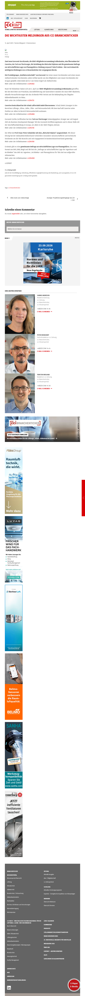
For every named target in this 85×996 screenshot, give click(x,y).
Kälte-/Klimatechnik (13, 933)
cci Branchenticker (14, 188)
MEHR (74, 31)
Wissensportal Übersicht (14, 878)
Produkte (47, 928)
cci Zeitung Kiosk (49, 882)
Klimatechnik (48, 30)
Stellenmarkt (10, 14)
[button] (40, 18)
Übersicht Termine (49, 905)
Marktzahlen (10, 901)
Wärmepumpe (11, 912)
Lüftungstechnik (12, 937)
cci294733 (30, 100)
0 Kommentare (31, 43)
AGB (8, 972)
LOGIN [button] (26, 18)
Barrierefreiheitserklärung (16, 980)
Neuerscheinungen (12, 930)
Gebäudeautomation (13, 897)
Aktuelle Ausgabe (49, 874)
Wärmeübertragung (12, 908)
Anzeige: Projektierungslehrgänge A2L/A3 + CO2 (61, 199)
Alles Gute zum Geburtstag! (19, 198)
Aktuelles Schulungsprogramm (53, 890)
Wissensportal (12, 875)
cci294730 (30, 128)
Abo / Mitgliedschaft (50, 878)
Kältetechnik (62, 30)
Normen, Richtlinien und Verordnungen (18, 904)
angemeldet (16, 214)
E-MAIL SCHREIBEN (43, 312)
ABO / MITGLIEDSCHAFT (16, 18)
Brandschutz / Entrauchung (15, 893)
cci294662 (30, 84)
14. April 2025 (9, 43)
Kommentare (48, 924)
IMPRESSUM (10, 976)
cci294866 (31, 114)
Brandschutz (10, 952)
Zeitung (46, 871)
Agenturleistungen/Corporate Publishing (42, 14)
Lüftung (37, 30)
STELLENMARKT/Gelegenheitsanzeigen (56, 932)
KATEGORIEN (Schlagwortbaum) (54, 959)
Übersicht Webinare (49, 902)
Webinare (47, 898)
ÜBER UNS (47, 947)
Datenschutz (11, 969)
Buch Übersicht (11, 926)
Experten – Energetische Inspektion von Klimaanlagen (59, 894)
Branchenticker (12, 871)
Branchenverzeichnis (22, 14)
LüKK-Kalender (49, 921)
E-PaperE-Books (74, 985)
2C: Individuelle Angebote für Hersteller (57, 940)
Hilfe (45, 955)
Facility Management (13, 960)
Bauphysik (10, 949)
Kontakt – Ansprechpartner (53, 951)
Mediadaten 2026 (49, 943)
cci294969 (31, 158)
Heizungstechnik (12, 956)
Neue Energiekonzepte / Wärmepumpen (18, 945)
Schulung (47, 887)
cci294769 (30, 141)
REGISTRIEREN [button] (33, 18)
